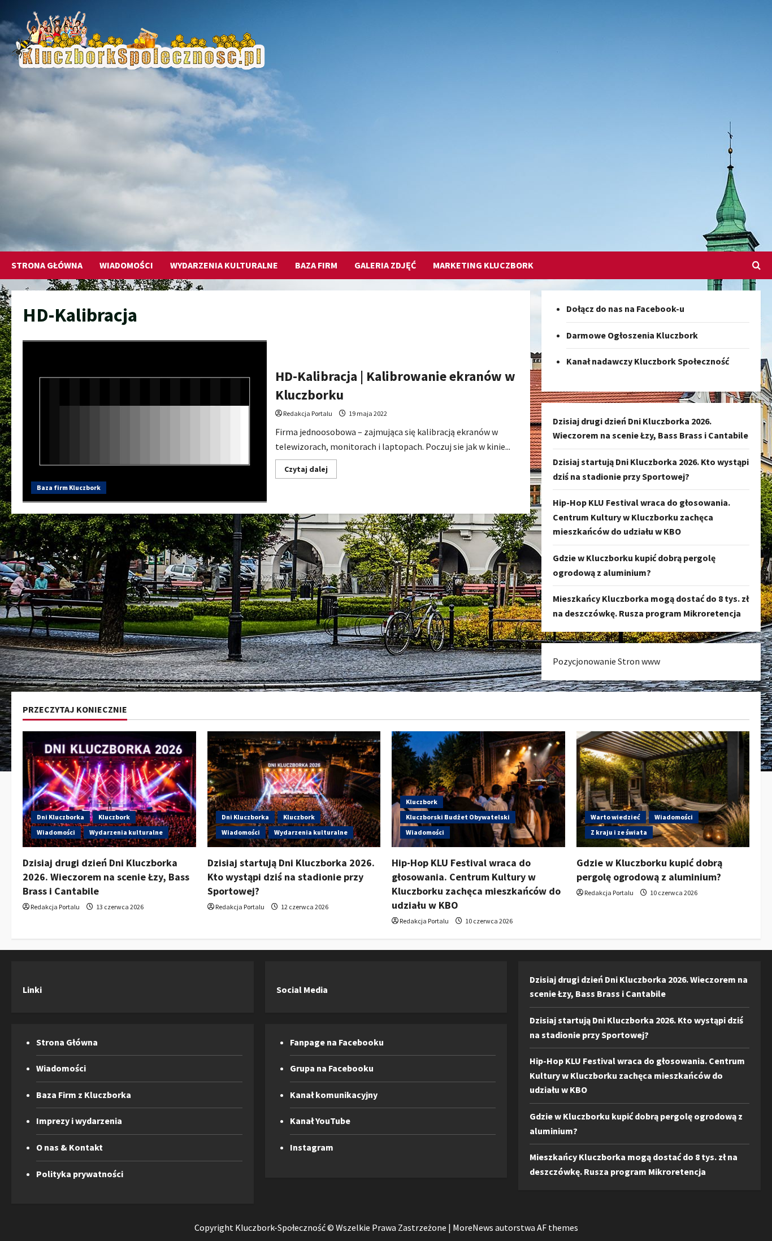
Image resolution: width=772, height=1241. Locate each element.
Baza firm (316, 265)
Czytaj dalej (310, 471)
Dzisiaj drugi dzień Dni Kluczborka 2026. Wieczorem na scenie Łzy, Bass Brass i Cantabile (106, 876)
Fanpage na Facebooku (337, 1042)
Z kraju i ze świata (619, 832)
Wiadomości (126, 265)
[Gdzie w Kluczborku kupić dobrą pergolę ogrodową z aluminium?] (663, 789)
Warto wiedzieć (615, 817)
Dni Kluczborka (60, 817)
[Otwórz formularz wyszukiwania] (756, 265)
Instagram (311, 1147)
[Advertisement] (383, 155)
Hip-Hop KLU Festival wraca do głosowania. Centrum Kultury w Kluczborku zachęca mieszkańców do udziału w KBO (641, 517)
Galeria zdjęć (385, 265)
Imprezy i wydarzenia (79, 1120)
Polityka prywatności (79, 1173)
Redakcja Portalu (307, 413)
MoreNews (473, 1227)
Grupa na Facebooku (332, 1068)
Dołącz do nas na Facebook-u (625, 308)
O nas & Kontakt (69, 1147)
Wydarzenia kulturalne (224, 265)
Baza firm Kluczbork (69, 487)
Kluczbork (114, 817)
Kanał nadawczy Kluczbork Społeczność (647, 361)
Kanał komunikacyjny (334, 1094)
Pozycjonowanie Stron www (606, 661)
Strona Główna (47, 265)
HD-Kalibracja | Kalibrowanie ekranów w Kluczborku (145, 421)
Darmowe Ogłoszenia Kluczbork (632, 335)
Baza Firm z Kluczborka (83, 1094)
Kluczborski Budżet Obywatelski (458, 817)
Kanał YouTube (320, 1120)
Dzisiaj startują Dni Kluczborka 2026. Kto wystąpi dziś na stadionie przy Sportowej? (291, 876)
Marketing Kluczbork (483, 265)
